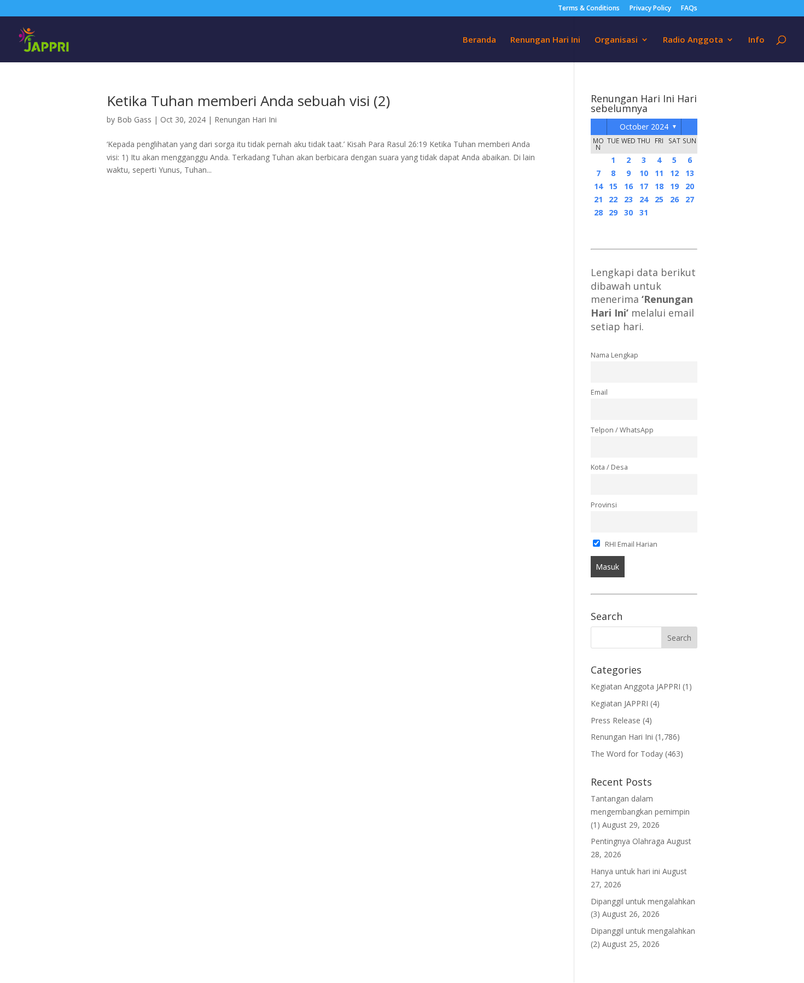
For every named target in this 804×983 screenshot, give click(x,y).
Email (599, 392)
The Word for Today (627, 753)
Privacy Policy (650, 9)
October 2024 (644, 126)
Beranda (479, 40)
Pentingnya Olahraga (628, 841)
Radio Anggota (693, 40)
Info (756, 40)
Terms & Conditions (589, 9)
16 (628, 186)
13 (689, 173)
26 (674, 199)
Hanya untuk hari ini (625, 871)
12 (674, 173)
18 (659, 186)
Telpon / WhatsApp (622, 430)
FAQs (689, 9)
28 (598, 212)
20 (689, 186)
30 (628, 212)
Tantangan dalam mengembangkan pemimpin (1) (640, 811)
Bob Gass (134, 119)
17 (643, 186)
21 (598, 199)
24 (643, 199)
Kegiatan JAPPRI (619, 703)
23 (628, 199)
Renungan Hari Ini (545, 40)
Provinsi (604, 505)
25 (659, 199)
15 (613, 186)
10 (643, 173)
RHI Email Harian (630, 544)
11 (659, 173)
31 (643, 212)
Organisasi (616, 40)
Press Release (615, 720)
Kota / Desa (609, 467)
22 (613, 199)
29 (613, 212)
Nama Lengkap (614, 355)
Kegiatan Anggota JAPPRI (635, 686)
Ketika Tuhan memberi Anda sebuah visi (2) (248, 100)
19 (674, 186)
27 (689, 199)
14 (598, 186)
